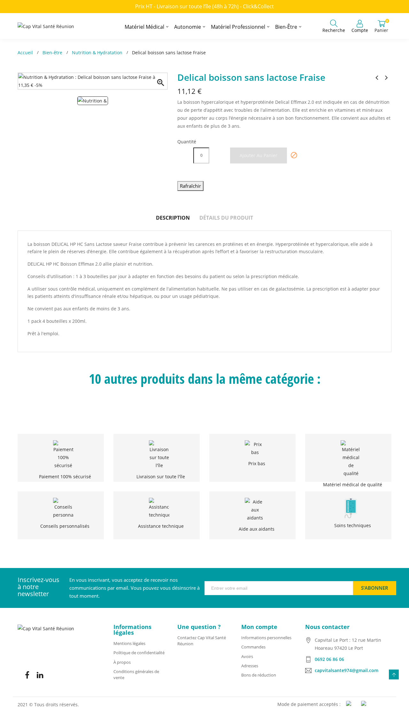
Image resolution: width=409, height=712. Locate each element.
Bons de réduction (258, 675)
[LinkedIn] (40, 675)
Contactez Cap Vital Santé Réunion (201, 641)
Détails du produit (226, 217)
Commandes (253, 647)
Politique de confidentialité (139, 652)
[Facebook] (27, 675)
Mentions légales (129, 643)
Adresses (249, 666)
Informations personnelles (266, 637)
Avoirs (247, 656)
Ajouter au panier (258, 155)
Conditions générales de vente (136, 674)
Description (173, 217)
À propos (122, 662)
